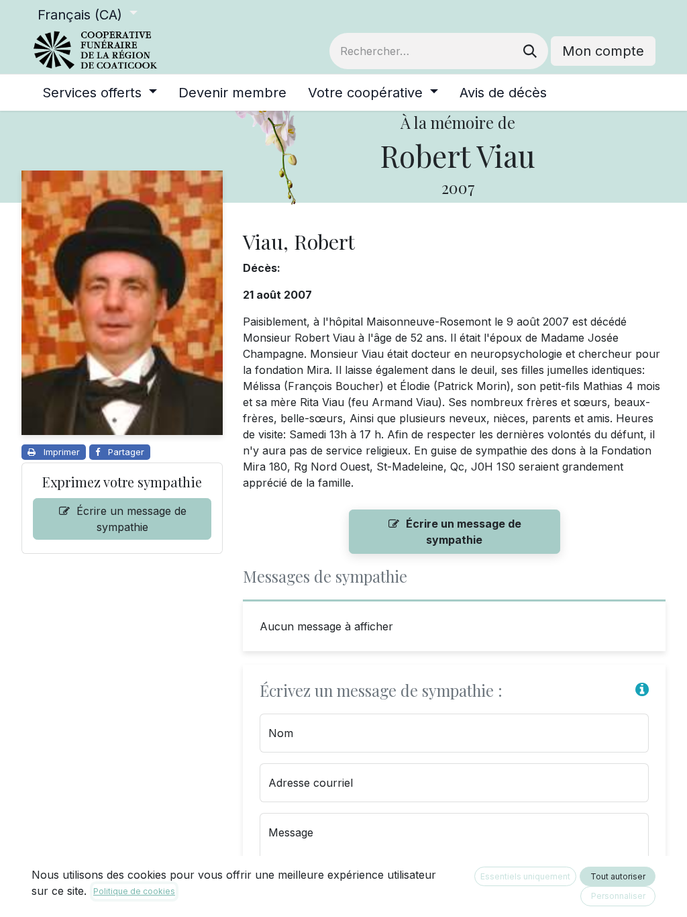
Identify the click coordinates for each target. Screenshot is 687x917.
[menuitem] (100, 92)
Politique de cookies (134, 891)
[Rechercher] (530, 51)
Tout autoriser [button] (617, 876)
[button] (642, 689)
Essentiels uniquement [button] (525, 876)
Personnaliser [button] (618, 896)
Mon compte (603, 51)
